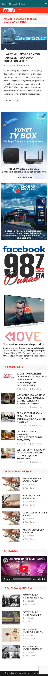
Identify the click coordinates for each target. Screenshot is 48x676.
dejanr (27, 621)
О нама (4, 4)
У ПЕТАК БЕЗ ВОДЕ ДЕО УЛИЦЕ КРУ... (33, 531)
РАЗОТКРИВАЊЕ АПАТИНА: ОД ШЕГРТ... (33, 630)
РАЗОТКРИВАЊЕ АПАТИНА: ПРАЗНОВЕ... (33, 596)
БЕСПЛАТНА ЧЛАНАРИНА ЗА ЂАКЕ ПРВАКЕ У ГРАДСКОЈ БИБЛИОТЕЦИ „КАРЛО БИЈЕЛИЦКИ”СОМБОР (31, 399)
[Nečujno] (39, 579)
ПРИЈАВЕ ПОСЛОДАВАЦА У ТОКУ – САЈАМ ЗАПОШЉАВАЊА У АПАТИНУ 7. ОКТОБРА (31, 417)
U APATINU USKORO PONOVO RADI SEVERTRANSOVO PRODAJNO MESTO (22, 58)
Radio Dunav (24, 65)
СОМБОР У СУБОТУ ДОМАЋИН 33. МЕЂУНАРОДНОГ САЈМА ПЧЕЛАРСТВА (29, 436)
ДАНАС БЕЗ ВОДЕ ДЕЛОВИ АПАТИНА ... (35, 514)
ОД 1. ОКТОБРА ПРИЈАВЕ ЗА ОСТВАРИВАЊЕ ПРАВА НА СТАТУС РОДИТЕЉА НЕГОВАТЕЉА (31, 454)
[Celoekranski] (43, 579)
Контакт (22, 4)
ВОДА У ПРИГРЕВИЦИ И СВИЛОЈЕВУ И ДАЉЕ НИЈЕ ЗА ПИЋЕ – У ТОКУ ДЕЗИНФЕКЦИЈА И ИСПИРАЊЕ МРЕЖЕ (32, 380)
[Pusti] (4, 579)
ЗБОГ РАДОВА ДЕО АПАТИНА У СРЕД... (31, 497)
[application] (24, 569)
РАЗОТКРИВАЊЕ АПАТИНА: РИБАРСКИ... (33, 647)
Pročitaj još (14, 100)
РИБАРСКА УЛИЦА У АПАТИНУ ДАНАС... (32, 480)
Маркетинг (13, 4)
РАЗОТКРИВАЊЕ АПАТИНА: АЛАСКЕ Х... (33, 613)
